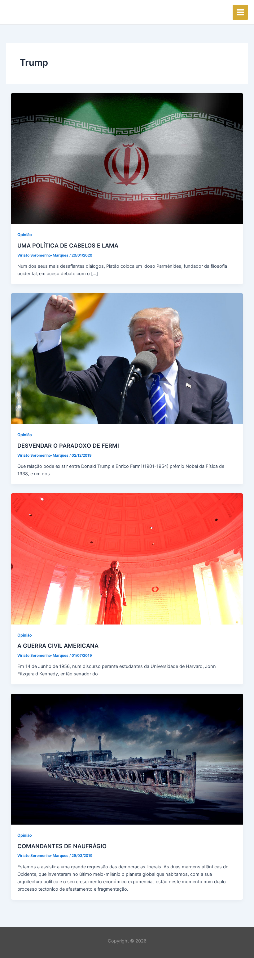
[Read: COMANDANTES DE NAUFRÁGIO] (127, 759)
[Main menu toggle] (240, 12)
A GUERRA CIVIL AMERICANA (58, 645)
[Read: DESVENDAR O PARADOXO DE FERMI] (127, 358)
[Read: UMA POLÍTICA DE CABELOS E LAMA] (127, 158)
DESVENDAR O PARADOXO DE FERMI (68, 445)
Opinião (24, 234)
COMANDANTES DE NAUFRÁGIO (62, 846)
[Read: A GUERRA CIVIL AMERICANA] (127, 559)
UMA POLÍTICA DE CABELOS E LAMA (67, 245)
